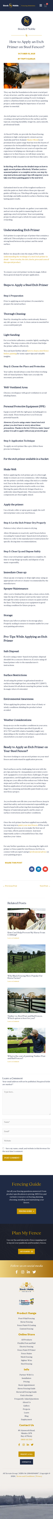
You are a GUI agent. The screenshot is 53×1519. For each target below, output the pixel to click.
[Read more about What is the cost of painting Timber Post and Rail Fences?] (26, 1040)
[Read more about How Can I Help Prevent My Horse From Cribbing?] (26, 919)
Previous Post (10, 886)
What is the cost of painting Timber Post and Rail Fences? (26, 1057)
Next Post (45, 886)
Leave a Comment (13, 938)
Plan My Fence (26, 1233)
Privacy (39, 1476)
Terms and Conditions (25, 1476)
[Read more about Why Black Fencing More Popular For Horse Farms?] (26, 958)
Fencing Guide (25, 1211)
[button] (41, 5)
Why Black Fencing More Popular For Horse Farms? (25, 976)
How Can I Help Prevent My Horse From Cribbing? (26, 933)
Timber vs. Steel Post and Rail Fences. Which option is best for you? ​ (25, 1017)
